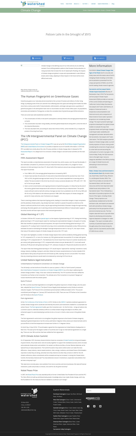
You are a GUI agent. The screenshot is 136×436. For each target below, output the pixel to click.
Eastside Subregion (59, 408)
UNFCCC (63, 302)
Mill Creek (56, 413)
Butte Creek (64, 410)
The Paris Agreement (36, 307)
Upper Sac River (71, 394)
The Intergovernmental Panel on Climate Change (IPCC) (37, 144)
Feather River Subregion (60, 416)
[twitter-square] (95, 406)
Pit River (59, 396)
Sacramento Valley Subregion (62, 429)
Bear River (72, 421)
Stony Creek (69, 402)
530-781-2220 (25, 407)
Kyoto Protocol (36, 287)
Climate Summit (68, 340)
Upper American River (69, 424)
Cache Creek (77, 402)
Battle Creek (76, 408)
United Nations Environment (36, 146)
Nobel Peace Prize (33, 374)
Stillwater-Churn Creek (66, 413)
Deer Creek (79, 410)
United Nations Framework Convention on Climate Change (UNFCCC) (43, 270)
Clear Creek (69, 400)
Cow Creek (72, 410)
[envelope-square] (100, 406)
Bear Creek (68, 408)
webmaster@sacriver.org (28, 410)
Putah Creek (57, 405)
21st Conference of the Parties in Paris (36, 302)
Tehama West (61, 402)
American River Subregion (61, 421)
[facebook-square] (89, 406)
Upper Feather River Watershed (69, 418)
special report (45, 218)
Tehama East (78, 413)
